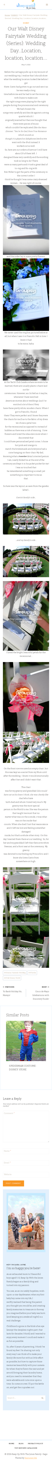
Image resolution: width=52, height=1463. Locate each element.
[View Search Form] (4, 4)
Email (7, 1163)
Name (7, 1151)
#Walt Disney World (12, 978)
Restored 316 (31, 1458)
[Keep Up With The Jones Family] (26, 4)
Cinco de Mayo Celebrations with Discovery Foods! (40, 993)
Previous (9, 1052)
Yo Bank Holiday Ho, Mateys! (12, 991)
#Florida (32, 973)
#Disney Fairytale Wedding (15, 973)
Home (11, 1443)
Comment (9, 1113)
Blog (21, 1443)
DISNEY (26, 23)
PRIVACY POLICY (35, 1443)
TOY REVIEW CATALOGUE (26, 1448)
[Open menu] (47, 5)
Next (43, 1052)
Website (7, 1174)
